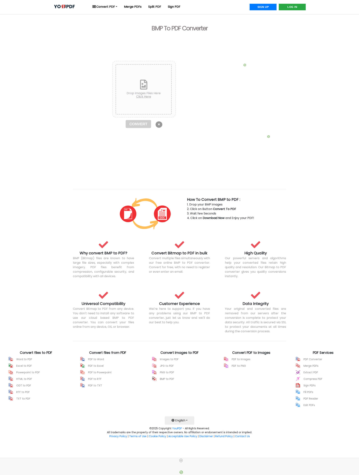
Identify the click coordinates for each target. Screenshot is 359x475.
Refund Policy (224, 436)
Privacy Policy (118, 436)
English (179, 420)
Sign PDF (174, 6)
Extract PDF (310, 372)
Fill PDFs (308, 392)
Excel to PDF (24, 366)
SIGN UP (263, 6)
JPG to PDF (167, 366)
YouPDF (177, 428)
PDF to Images (241, 359)
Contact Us (242, 436)
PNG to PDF (167, 372)
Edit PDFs (309, 405)
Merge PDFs (133, 6)
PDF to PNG (239, 366)
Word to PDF (24, 359)
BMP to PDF (167, 379)
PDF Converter (312, 359)
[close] (181, 460)
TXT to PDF (23, 398)
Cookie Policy (157, 436)
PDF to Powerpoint (100, 372)
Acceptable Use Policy (182, 436)
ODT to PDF (23, 385)
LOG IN (292, 6)
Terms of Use (138, 436)
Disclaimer (206, 436)
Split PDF (154, 6)
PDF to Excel (96, 366)
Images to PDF (169, 359)
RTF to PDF (23, 392)
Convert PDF (105, 6)
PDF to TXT (95, 385)
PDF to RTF (95, 379)
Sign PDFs (309, 385)
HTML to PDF (24, 379)
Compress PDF (312, 379)
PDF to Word (96, 359)
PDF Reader (310, 398)
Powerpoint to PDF (28, 372)
